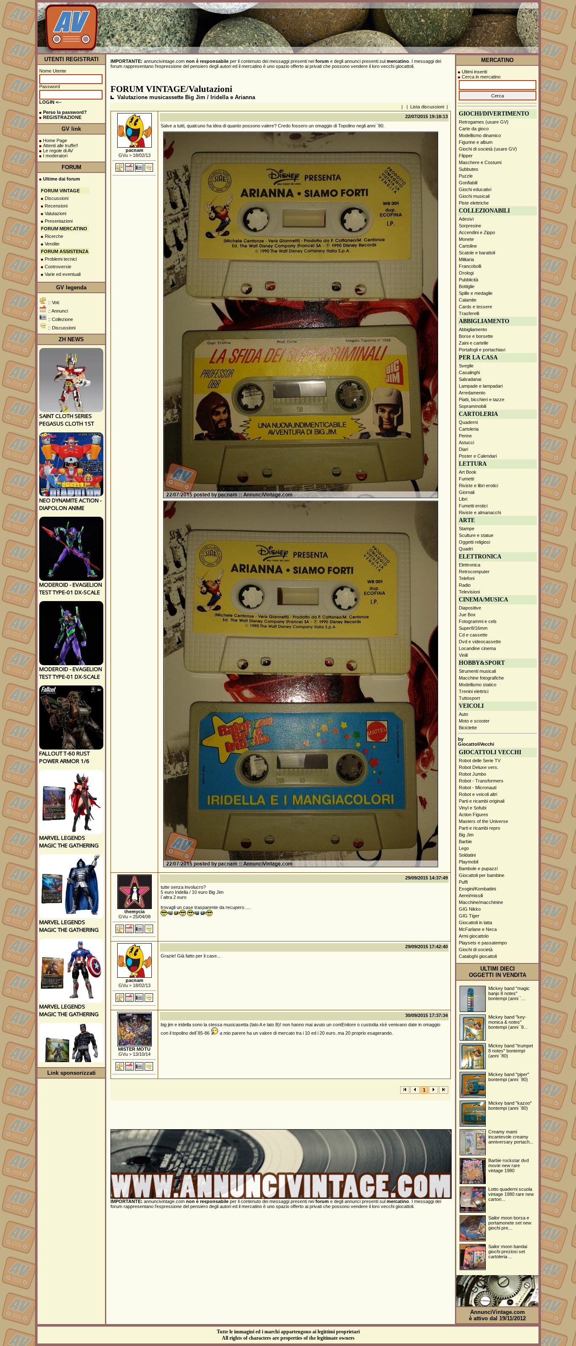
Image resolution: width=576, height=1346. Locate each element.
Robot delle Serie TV (480, 760)
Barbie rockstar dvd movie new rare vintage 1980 (508, 1165)
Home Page (55, 140)
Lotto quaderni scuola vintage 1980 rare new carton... (511, 1194)
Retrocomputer (474, 571)
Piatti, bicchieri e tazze (481, 399)
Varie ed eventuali (63, 274)
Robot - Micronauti (477, 787)
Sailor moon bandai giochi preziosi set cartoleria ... (507, 1251)
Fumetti (466, 478)
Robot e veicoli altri (478, 794)
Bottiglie (466, 286)
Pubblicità (468, 279)
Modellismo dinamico (480, 135)
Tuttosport (469, 698)
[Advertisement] (382, 33)
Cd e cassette (473, 634)
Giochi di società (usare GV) (488, 148)
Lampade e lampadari (481, 385)
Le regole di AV (58, 150)
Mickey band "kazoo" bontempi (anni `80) (510, 1106)
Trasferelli (469, 313)
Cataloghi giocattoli (478, 956)
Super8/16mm (473, 628)
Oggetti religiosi (474, 542)
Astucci (466, 442)
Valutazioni (55, 213)
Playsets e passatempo (483, 942)
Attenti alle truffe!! (60, 145)
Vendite (52, 243)
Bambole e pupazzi (478, 868)
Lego (464, 848)
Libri (463, 499)
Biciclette (468, 727)
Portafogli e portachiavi (482, 349)
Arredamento (472, 392)
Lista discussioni (427, 106)
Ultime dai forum (61, 178)
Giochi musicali (474, 196)
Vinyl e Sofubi (472, 807)
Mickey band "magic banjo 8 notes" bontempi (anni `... (509, 993)
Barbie (465, 841)
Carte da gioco (474, 128)
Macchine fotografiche (481, 677)
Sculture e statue (476, 535)
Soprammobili (472, 406)
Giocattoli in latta (475, 922)
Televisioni (469, 591)
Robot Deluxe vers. (478, 767)
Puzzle (466, 175)
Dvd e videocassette (480, 641)
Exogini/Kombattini (477, 888)
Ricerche (54, 236)
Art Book (467, 472)
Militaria (466, 259)
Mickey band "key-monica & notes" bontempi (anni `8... (508, 1022)
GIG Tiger (469, 915)
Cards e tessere (475, 306)
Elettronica (469, 564)
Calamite (467, 299)
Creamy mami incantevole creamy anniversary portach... (510, 1136)
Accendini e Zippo (477, 232)
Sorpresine (470, 225)
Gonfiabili (468, 182)
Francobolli (470, 266)
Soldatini (467, 855)
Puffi (463, 882)
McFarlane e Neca (478, 929)
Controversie (58, 266)
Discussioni (56, 198)
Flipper (466, 155)
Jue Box (467, 614)
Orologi (466, 272)
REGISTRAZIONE (62, 117)
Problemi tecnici (61, 259)
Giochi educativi (475, 189)
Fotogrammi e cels (478, 621)
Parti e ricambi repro (479, 828)
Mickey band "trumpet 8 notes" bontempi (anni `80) (510, 1050)
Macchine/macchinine (481, 902)
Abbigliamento (473, 329)
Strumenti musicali (477, 671)
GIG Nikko (470, 909)
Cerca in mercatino (481, 76)
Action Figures (473, 814)
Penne (465, 435)
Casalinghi (469, 372)
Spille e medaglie (476, 293)
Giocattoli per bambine (481, 875)
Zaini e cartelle (473, 342)
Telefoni (466, 578)
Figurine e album (476, 142)
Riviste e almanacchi (480, 512)
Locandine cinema (477, 648)
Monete (466, 239)
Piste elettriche (474, 202)
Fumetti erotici (473, 505)
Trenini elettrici (473, 691)
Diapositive (470, 607)
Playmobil (468, 861)
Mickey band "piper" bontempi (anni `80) (508, 1077)
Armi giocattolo (474, 936)
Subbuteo (468, 169)
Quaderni (468, 422)
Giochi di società (476, 949)
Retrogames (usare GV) (484, 121)
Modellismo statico (477, 684)
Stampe (466, 528)
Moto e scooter (474, 720)
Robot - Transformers (481, 780)
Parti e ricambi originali (481, 801)
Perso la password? (65, 112)
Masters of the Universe (483, 821)
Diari (463, 449)
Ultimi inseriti (474, 71)
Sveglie (466, 365)
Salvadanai (470, 379)
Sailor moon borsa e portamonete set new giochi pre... (509, 1222)
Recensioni (56, 205)
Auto (463, 714)
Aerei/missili (471, 895)
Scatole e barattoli (477, 252)
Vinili (463, 655)
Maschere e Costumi (480, 162)
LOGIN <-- (50, 102)
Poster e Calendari (478, 456)
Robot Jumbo (472, 774)
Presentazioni (59, 221)
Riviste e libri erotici (478, 485)
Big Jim (466, 834)
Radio (465, 585)
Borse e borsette (476, 336)
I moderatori (55, 155)
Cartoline (468, 245)
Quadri (466, 548)
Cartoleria (469, 429)
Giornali (466, 492)
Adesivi (466, 218)
